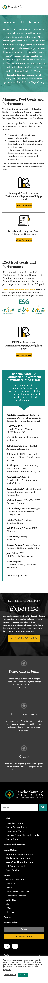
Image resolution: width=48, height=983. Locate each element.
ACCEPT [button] (23, 975)
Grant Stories (12, 870)
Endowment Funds (15, 831)
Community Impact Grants (19, 854)
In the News (11, 899)
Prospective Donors (13, 823)
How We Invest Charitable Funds (22, 835)
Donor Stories (12, 839)
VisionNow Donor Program (19, 862)
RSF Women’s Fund (15, 866)
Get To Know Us (24, 638)
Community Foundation (18, 891)
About (7, 875)
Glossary (10, 912)
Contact (7, 917)
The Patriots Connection (18, 858)
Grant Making (11, 850)
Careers (9, 887)
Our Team (11, 883)
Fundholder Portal (24, 936)
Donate (24, 929)
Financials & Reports (16, 895)
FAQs (8, 908)
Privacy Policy (10, 922)
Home (7, 817)
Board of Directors (15, 879)
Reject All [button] (7, 969)
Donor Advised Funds (16, 827)
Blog (8, 904)
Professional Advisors (14, 844)
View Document (24, 205)
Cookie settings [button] (10, 975)
